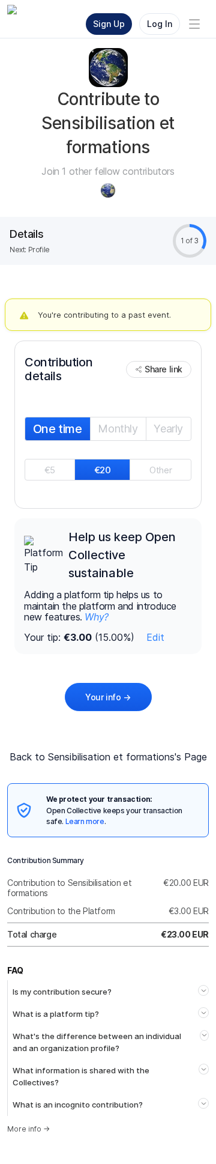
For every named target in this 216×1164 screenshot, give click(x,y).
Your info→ (108, 697)
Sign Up (109, 24)
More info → (28, 1128)
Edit (155, 637)
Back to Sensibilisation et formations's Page (108, 757)
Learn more (84, 821)
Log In (159, 24)
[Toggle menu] (194, 24)
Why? (96, 616)
